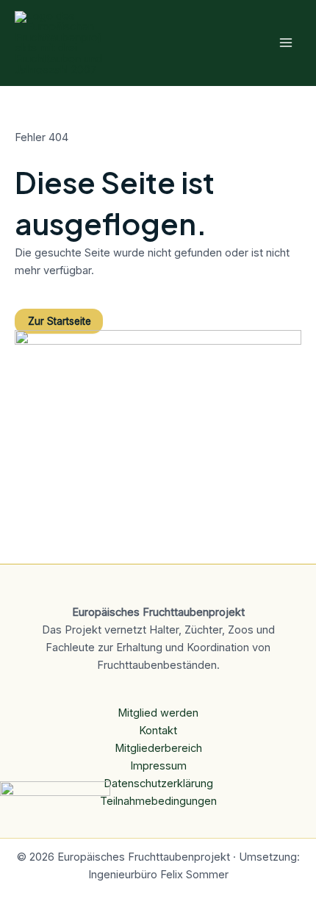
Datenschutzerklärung (158, 783)
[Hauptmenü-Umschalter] (285, 42)
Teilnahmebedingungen (158, 801)
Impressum (158, 765)
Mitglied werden (158, 713)
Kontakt (158, 730)
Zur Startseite (59, 321)
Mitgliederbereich (158, 748)
